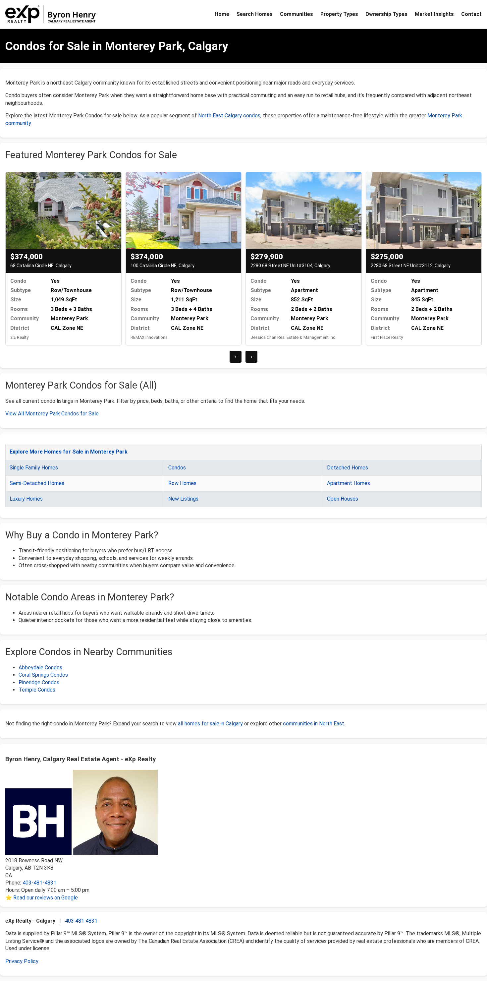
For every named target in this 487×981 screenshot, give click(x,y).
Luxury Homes (26, 499)
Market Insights (434, 14)
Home (222, 14)
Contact (471, 14)
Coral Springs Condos (43, 675)
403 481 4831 (81, 921)
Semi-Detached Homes (37, 483)
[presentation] (236, 357)
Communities (296, 14)
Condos (177, 467)
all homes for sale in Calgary (210, 723)
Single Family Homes (34, 467)
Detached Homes (347, 467)
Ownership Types (386, 14)
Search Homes (255, 14)
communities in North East (313, 723)
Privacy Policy (21, 961)
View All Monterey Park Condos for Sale (52, 413)
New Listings (183, 499)
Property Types (339, 14)
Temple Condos (37, 690)
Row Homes (182, 483)
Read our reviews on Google (45, 897)
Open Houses (342, 499)
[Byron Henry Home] (50, 14)
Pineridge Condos (39, 682)
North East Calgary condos (229, 115)
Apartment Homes (348, 483)
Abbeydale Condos (40, 667)
